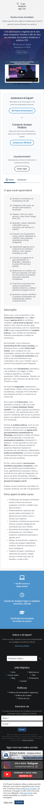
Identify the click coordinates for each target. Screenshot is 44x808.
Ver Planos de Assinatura (22, 111)
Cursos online (13, 675)
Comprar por (22, 143)
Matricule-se (34, 672)
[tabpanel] (22, 374)
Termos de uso (23, 698)
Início (13, 672)
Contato (23, 681)
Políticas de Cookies (23, 695)
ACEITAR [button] (19, 802)
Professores (33, 678)
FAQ (33, 675)
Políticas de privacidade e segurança (23, 692)
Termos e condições (27, 740)
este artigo (28, 793)
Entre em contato (22, 646)
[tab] (9, 180)
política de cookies (29, 788)
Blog (13, 678)
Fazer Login (22, 169)
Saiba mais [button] (8, 802)
